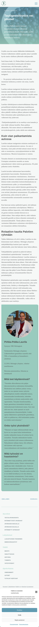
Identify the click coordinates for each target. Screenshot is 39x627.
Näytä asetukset (19, 620)
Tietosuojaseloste (23, 624)
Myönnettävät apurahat (13, 520)
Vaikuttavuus (9, 554)
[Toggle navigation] (36, 3)
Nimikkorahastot (11, 542)
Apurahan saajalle (12, 527)
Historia (8, 557)
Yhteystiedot (9, 563)
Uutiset (7, 575)
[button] (36, 592)
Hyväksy (19, 610)
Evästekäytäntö (14, 624)
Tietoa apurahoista (12, 517)
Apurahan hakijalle (12, 523)
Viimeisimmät (9, 572)
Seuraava (34, 499)
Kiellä (19, 615)
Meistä (7, 551)
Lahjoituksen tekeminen (13, 539)
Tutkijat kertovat (11, 578)
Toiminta (8, 560)
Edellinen (5, 499)
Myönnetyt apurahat (12, 530)
